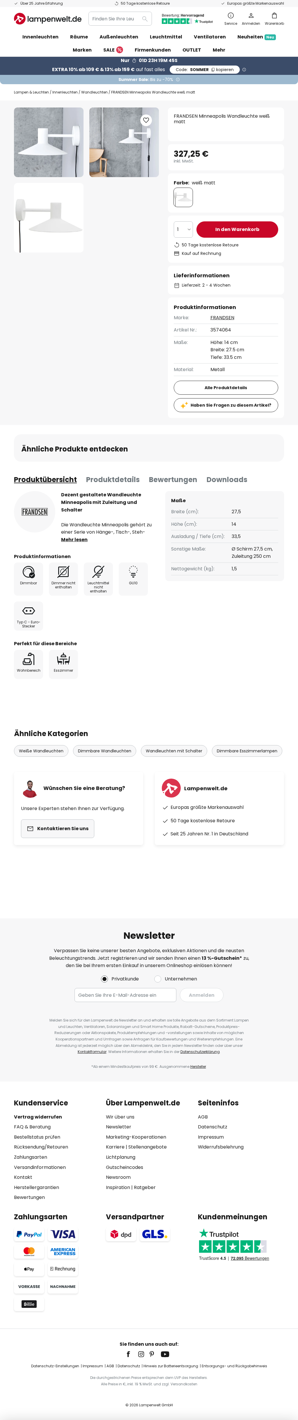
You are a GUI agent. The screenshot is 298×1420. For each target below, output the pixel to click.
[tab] (45, 479)
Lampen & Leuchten (31, 92)
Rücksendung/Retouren (41, 1147)
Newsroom (118, 1177)
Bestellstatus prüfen (37, 1137)
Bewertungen (173, 479)
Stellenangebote (147, 1147)
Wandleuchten (94, 92)
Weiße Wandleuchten (41, 751)
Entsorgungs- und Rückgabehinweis (234, 1365)
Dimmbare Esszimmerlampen (247, 751)
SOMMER (205, 70)
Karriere (115, 1147)
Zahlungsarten (30, 1157)
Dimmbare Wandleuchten (104, 751)
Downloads (227, 479)
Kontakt (23, 1177)
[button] (49, 218)
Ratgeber (145, 1187)
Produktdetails (113, 479)
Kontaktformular (92, 1051)
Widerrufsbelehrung (221, 1147)
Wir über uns (120, 1117)
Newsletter (118, 1126)
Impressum (211, 1137)
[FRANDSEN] (34, 511)
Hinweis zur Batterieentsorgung (170, 1365)
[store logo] (47, 18)
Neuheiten (255, 36)
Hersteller (198, 1066)
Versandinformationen (40, 1167)
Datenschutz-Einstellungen (55, 1365)
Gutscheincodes (124, 1167)
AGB (203, 1117)
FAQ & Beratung (32, 1126)
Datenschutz (212, 1126)
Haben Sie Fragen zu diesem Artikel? (231, 405)
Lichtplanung (120, 1157)
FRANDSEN (222, 317)
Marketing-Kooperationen (136, 1137)
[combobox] (120, 18)
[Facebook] (132, 1354)
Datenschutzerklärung (200, 1051)
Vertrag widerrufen (38, 1117)
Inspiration (118, 1187)
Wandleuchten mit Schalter (174, 751)
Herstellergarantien (36, 1187)
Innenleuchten (65, 92)
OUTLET (191, 50)
